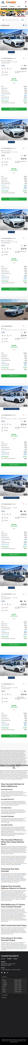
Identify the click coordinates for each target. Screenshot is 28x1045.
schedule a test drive (16, 779)
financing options (21, 873)
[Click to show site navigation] (26, 6)
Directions (12, 6)
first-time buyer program (7, 881)
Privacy (17, 1039)
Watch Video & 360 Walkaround (11, 408)
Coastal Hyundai (5, 942)
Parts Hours (4, 997)
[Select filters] (23, 25)
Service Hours (4, 995)
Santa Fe (20, 801)
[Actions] (25, 58)
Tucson (4, 791)
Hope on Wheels (13, 912)
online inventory (18, 891)
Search (22, 19)
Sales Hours (4, 976)
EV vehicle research (11, 859)
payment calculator (20, 878)
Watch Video (11, 52)
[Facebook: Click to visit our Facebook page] (2, 972)
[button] (26, 39)
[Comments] (22, 69)
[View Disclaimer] (10, 68)
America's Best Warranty (16, 864)
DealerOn (10, 1039)
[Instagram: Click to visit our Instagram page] (7, 972)
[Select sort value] (26, 25)
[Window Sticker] (24, 69)
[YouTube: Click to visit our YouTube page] (5, 972)
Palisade (21, 818)
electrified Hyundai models (6, 831)
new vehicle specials (5, 895)
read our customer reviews (21, 920)
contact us (22, 948)
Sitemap (14, 1039)
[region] (14, 94)
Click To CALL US (14, 109)
